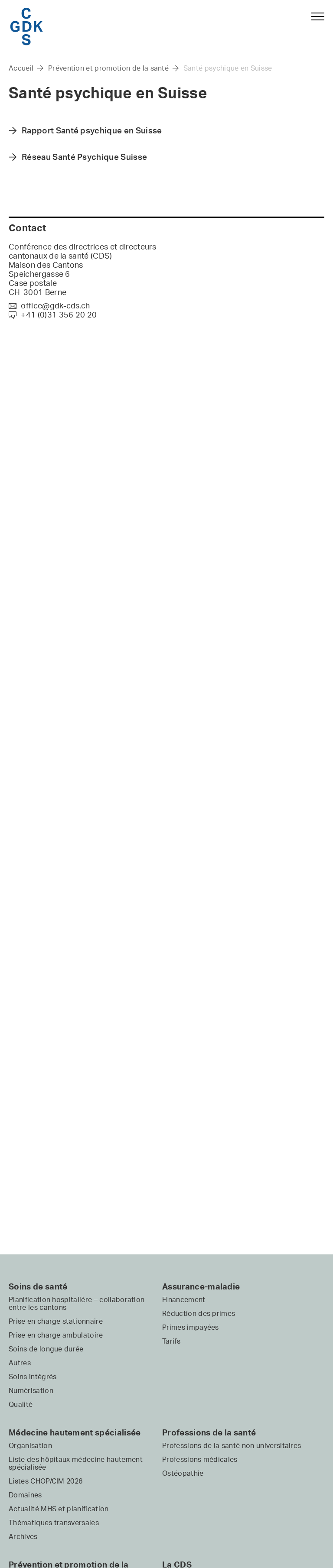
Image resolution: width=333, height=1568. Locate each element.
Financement (184, 1299)
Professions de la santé (209, 1432)
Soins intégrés (32, 1376)
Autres (20, 1362)
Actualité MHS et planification (59, 1508)
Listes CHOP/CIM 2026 (45, 1481)
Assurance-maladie (201, 1286)
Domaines (25, 1494)
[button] (314, 25)
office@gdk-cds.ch (49, 305)
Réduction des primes (198, 1313)
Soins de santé (38, 1286)
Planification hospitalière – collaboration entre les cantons (76, 1303)
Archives (23, 1536)
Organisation (30, 1445)
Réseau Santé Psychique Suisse (84, 157)
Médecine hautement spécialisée (75, 1432)
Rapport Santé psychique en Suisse (92, 130)
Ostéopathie (183, 1473)
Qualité (21, 1404)
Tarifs (171, 1341)
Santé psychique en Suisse (227, 68)
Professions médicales (200, 1459)
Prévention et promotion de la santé (108, 68)
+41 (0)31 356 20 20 (53, 314)
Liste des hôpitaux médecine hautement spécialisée (76, 1463)
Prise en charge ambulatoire (56, 1335)
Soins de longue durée (46, 1348)
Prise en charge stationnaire (56, 1321)
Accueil (21, 68)
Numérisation (31, 1390)
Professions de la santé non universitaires (231, 1445)
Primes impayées (190, 1327)
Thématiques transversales (54, 1522)
